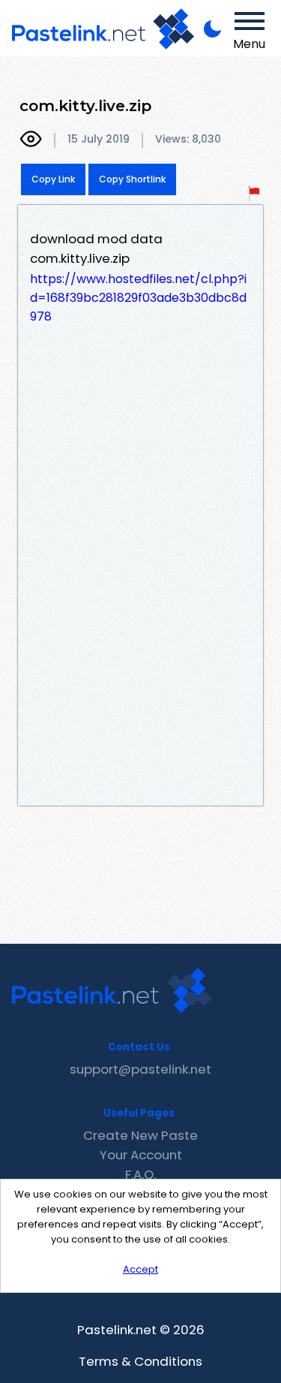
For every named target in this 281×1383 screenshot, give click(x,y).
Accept (140, 1269)
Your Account (141, 1155)
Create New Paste (140, 1135)
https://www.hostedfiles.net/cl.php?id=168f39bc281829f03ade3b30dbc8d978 (138, 297)
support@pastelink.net (140, 1069)
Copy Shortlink (132, 179)
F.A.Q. (140, 1174)
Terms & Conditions (140, 1361)
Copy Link (53, 179)
